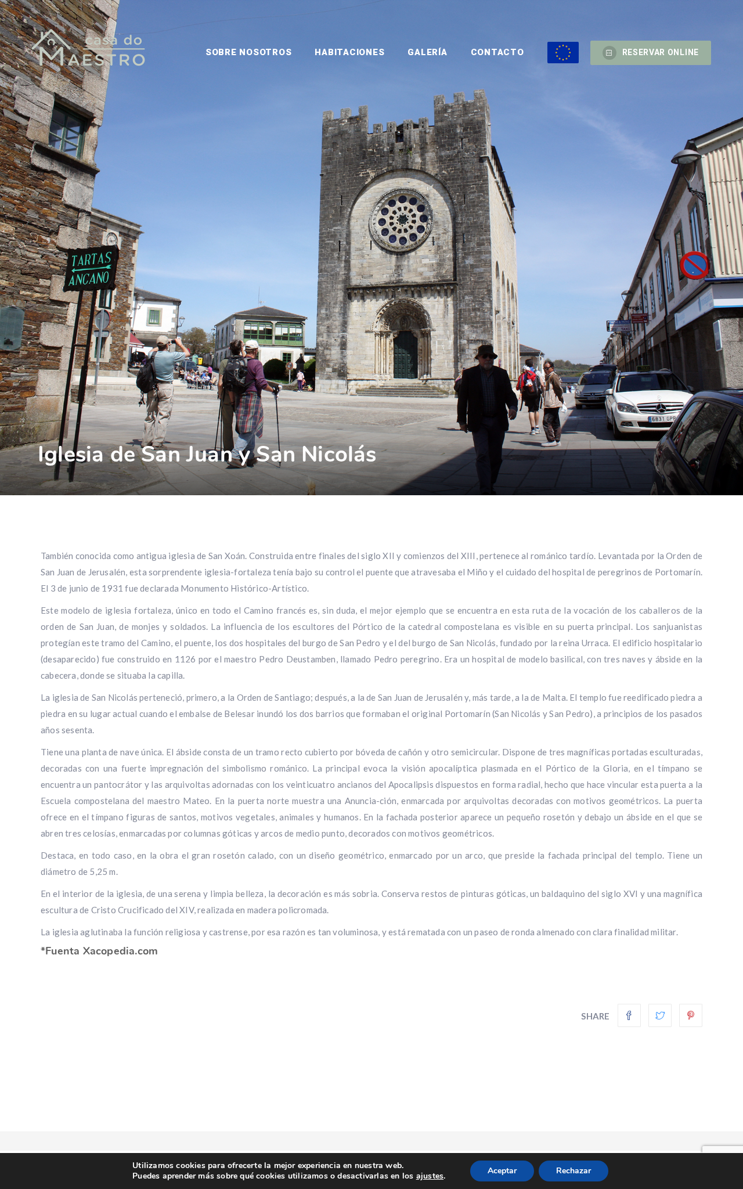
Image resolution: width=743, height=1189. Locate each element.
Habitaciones (349, 52)
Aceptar (502, 1170)
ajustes (429, 1176)
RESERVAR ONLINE (660, 52)
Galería (427, 52)
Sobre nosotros (248, 52)
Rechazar (573, 1170)
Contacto (497, 52)
